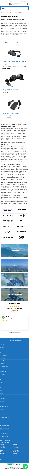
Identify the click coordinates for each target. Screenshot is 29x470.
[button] (2, 4)
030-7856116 (5, 442)
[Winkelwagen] (27, 4)
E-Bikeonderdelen (8, 12)
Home (2, 12)
